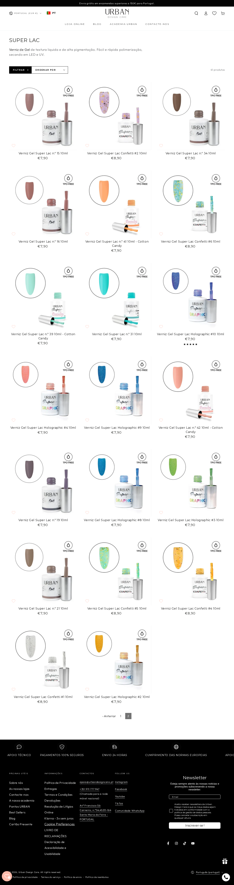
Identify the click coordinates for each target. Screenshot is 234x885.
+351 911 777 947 (89, 789)
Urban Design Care (28, 872)
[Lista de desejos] (214, 13)
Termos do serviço (51, 877)
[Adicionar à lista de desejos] (13, 145)
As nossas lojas (19, 789)
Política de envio (73, 877)
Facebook (121, 789)
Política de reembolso (97, 877)
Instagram (121, 782)
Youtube (120, 796)
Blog (12, 818)
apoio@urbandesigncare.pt (96, 782)
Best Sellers (17, 812)
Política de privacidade (25, 877)
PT (54, 13)
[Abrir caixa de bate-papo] (226, 877)
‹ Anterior (109, 716)
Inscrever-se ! (194, 825)
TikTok (119, 803)
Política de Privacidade (60, 783)
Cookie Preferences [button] (59, 824)
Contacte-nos (19, 794)
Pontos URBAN (19, 806)
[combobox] (51, 13)
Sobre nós (16, 783)
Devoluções (52, 800)
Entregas (50, 789)
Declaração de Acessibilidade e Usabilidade (55, 848)
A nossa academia (21, 800)
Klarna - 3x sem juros (59, 818)
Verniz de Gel (19, 49)
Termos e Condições (58, 794)
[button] (196, 13)
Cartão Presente (21, 824)
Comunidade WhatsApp (129, 810)
